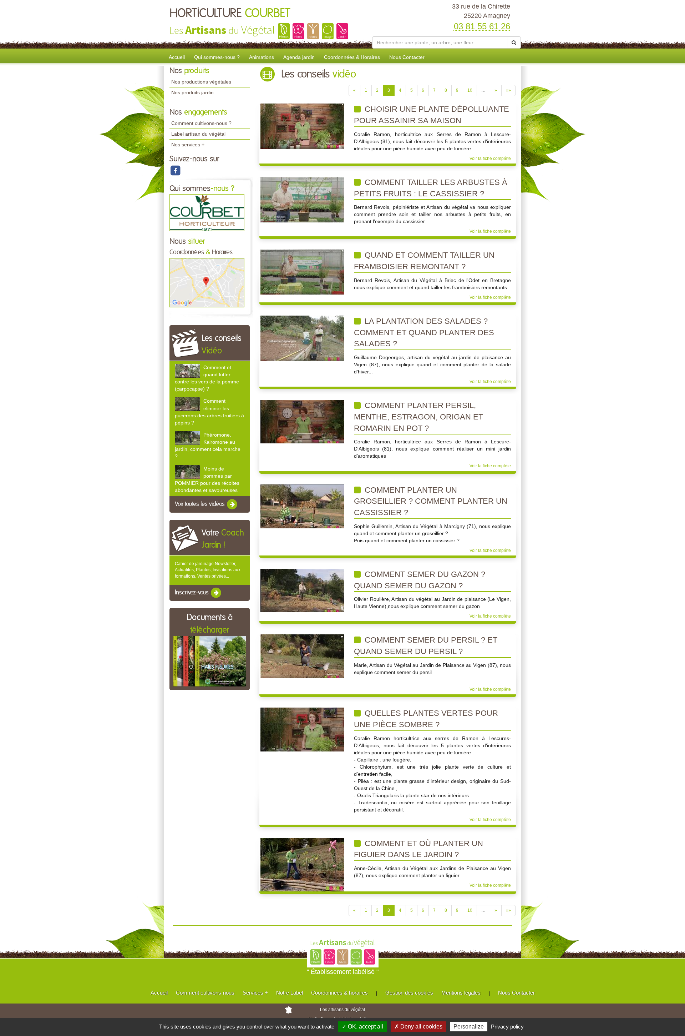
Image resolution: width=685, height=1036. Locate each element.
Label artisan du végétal (198, 134)
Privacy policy (507, 1027)
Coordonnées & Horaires (352, 57)
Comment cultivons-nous (205, 993)
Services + (255, 993)
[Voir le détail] (187, 371)
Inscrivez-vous (192, 592)
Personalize (468, 1027)
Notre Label (289, 993)
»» (508, 90)
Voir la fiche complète (490, 158)
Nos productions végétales (201, 82)
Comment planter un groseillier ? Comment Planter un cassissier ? (430, 501)
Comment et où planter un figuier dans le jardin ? (418, 849)
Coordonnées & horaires (339, 993)
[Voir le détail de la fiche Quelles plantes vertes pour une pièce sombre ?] (302, 729)
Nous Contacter (407, 57)
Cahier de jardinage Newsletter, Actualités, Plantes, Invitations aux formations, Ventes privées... (207, 569)
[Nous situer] (206, 282)
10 (469, 90)
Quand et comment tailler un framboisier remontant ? (424, 261)
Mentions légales (461, 993)
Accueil (177, 57)
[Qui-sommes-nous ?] (206, 212)
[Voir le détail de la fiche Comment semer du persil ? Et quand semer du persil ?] (302, 656)
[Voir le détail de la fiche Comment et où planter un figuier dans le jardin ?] (302, 864)
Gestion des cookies (409, 993)
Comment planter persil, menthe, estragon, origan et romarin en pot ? (418, 416)
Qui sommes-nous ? (217, 57)
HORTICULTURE (229, 13)
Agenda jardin (299, 57)
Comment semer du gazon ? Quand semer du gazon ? (419, 580)
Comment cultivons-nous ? (201, 123)
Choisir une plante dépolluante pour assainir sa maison (431, 115)
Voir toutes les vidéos (200, 504)
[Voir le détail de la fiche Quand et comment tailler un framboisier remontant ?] (302, 272)
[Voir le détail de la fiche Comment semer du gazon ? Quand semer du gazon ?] (302, 590)
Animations (261, 57)
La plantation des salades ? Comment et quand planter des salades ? (424, 332)
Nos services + (187, 144)
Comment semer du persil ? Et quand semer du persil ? (425, 645)
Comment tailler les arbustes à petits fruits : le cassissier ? (430, 188)
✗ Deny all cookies (418, 1027)
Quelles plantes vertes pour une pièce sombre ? (426, 719)
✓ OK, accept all (362, 1027)
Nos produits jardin (192, 92)
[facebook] (175, 170)
